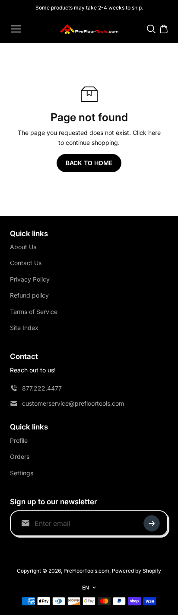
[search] (151, 29)
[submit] (151, 523)
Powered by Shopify (136, 570)
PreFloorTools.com (86, 570)
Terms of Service (33, 311)
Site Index (24, 327)
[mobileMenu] (15, 28)
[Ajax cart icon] (164, 29)
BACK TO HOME (89, 163)
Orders (19, 456)
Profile (19, 440)
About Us (23, 246)
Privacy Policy (30, 279)
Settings (21, 473)
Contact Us (25, 262)
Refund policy (29, 295)
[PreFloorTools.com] (89, 29)
